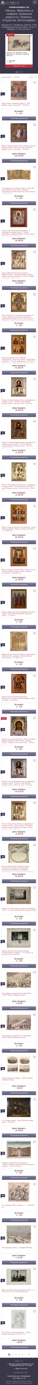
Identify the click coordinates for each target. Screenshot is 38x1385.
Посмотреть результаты (19, 118)
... (25, 1354)
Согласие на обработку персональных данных (19, 1383)
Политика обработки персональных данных (19, 1381)
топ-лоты (16, 77)
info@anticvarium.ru (20, 1372)
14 (29, 1354)
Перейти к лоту (19, 66)
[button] (6, 77)
